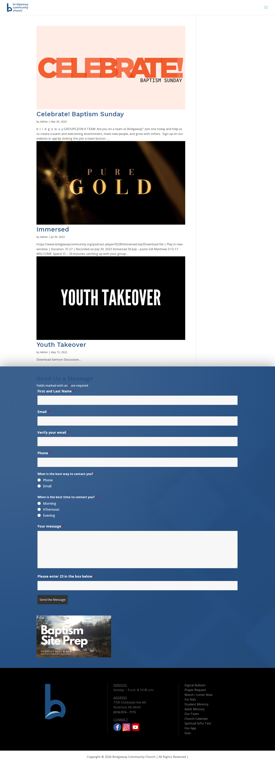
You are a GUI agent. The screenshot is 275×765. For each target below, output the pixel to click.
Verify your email (53, 432)
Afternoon (51, 509)
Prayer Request (195, 690)
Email (43, 411)
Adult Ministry (194, 709)
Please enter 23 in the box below (66, 576)
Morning (49, 503)
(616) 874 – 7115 (124, 712)
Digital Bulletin (195, 685)
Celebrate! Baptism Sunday (80, 114)
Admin (44, 121)
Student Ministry (196, 704)
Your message (50, 526)
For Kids (190, 699)
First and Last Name (55, 391)
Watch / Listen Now (198, 695)
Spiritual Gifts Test (197, 723)
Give (187, 733)
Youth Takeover (61, 344)
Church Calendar (196, 719)
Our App (190, 728)
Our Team (191, 714)
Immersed (52, 229)
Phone (44, 453)
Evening (49, 515)
